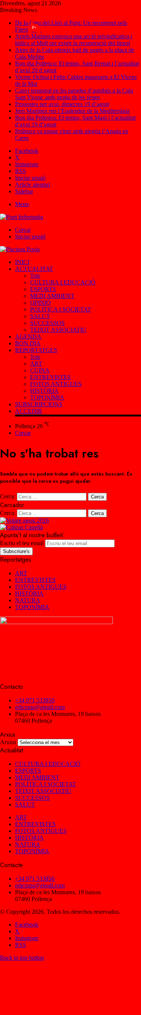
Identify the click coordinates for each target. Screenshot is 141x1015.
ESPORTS (43, 289)
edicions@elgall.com (40, 707)
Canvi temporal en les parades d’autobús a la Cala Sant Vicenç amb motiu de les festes (74, 93)
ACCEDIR (28, 411)
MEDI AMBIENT (52, 296)
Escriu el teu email (22, 543)
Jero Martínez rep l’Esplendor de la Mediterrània (72, 111)
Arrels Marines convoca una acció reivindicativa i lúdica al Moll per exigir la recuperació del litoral (73, 39)
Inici (22, 262)
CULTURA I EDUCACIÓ (63, 282)
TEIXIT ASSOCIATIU (58, 330)
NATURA (27, 600)
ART (36, 363)
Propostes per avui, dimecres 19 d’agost (62, 104)
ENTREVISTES (50, 377)
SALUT (40, 316)
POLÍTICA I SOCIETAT (60, 309)
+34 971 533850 (35, 700)
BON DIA (28, 343)
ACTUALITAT (34, 269)
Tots (35, 275)
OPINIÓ (40, 302)
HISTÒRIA (44, 390)
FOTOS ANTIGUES (56, 384)
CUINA (40, 370)
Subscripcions (38, 404)
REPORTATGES (36, 350)
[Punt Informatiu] (21, 217)
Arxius (8, 742)
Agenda (28, 336)
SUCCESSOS (47, 323)
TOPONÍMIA (47, 397)
